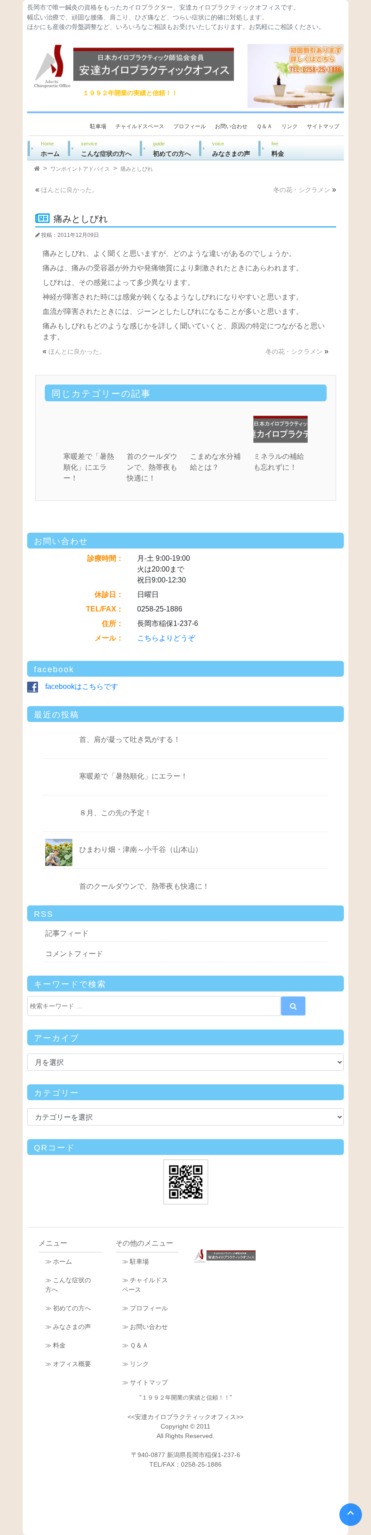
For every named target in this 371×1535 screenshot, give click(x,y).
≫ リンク (135, 1363)
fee (284, 149)
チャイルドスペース (139, 126)
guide (172, 149)
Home (50, 149)
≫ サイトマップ (145, 1382)
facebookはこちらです (78, 686)
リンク (289, 126)
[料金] (295, 75)
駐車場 (98, 126)
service (106, 149)
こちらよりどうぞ (166, 638)
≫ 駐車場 (135, 1261)
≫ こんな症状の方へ (68, 1284)
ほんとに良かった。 (69, 189)
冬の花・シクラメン (301, 189)
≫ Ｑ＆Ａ (135, 1345)
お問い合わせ (231, 126)
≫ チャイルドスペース (145, 1284)
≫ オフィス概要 (68, 1363)
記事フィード (67, 933)
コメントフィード (74, 954)
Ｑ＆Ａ (264, 126)
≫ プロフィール (145, 1308)
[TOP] (37, 169)
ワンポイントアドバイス (80, 169)
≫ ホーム (58, 1261)
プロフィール (189, 126)
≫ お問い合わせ (145, 1326)
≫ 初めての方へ (68, 1308)
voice (231, 149)
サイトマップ (323, 126)
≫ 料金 (55, 1345)
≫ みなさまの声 (68, 1326)
